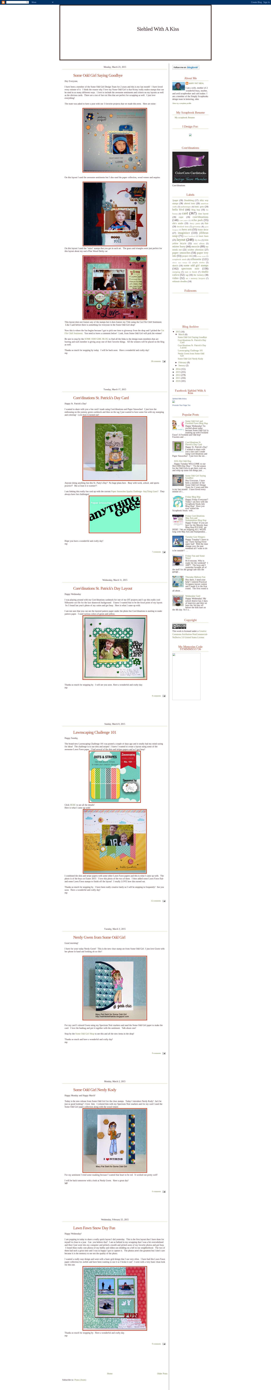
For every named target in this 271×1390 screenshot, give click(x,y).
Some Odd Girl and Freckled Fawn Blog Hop (196, 422)
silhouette (195, 259)
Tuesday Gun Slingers (195, 537)
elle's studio (177, 223)
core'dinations (200, 216)
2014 (178, 369)
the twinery (199, 275)
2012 (178, 375)
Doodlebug (189, 200)
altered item (189, 203)
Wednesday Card (192, 596)
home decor (203, 229)
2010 (178, 381)
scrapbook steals (179, 259)
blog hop (195, 209)
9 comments (156, 1053)
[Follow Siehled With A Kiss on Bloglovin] (185, 69)
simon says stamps (179, 262)
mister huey (178, 246)
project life (187, 256)
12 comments (156, 901)
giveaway (197, 227)
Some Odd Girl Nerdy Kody (94, 1090)
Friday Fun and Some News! (195, 557)
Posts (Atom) (80, 1380)
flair (206, 223)
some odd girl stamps (196, 265)
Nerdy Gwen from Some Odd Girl (99, 937)
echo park (197, 220)
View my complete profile (181, 103)
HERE (73, 805)
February (182, 362)
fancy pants (195, 223)
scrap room (201, 256)
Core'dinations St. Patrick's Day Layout (102, 588)
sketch (175, 265)
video (175, 278)
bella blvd (178, 209)
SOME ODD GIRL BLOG (96, 339)
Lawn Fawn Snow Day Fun (94, 1228)
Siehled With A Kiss (179, 399)
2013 (178, 372)
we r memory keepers (195, 278)
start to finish (191, 272)
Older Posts (162, 1373)
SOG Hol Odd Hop (182, 461)
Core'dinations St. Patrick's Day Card (101, 398)
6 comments (156, 1191)
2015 (178, 331)
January (182, 365)
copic (181, 217)
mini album (199, 243)
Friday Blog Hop (192, 497)
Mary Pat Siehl (196, 83)
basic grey (199, 206)
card (185, 213)
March (181, 334)
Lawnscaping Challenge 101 (94, 732)
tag (187, 275)
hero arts (187, 229)
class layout (203, 213)
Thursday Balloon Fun (195, 577)
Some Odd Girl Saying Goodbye (97, 75)
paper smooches (181, 252)
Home (109, 1373)
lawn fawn (203, 236)
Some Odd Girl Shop (84, 1033)
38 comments (156, 361)
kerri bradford (189, 236)
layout (181, 240)
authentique (186, 207)
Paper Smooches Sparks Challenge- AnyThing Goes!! (135, 491)
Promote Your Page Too (181, 405)
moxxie (195, 246)
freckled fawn (183, 227)
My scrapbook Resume (185, 117)
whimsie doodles (179, 281)
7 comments (156, 552)
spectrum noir (190, 268)
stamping (176, 272)
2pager (175, 200)
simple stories (198, 262)
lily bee (198, 240)
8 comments (156, 696)
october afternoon (196, 249)
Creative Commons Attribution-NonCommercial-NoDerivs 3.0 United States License (190, 634)
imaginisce (184, 232)
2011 (178, 378)
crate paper (183, 220)
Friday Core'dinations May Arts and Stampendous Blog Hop (195, 518)
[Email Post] (163, 361)
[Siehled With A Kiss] (173, 402)
